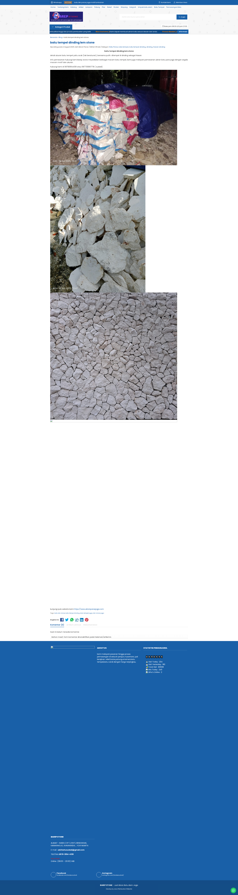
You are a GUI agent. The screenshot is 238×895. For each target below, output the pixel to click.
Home (53, 7)
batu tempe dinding (72, 613)
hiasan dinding (159, 47)
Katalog (74, 7)
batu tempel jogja (86, 613)
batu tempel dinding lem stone (72, 42)
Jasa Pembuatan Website (123, 889)
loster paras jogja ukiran (84, 2)
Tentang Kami (63, 7)
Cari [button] (182, 17)
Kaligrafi (133, 7)
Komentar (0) (57, 625)
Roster (116, 7)
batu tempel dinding (137, 47)
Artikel (81, 7)
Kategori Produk (62, 27)
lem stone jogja (98, 613)
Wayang (124, 7)
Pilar (103, 7)
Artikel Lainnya (73, 625)
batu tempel (124, 47)
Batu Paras (113, 47)
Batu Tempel (159, 7)
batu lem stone (59, 613)
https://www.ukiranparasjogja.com (89, 609)
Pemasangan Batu (173, 7)
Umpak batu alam (145, 7)
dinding (149, 47)
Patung (97, 7)
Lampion (88, 7)
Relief (109, 7)
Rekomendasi (90, 625)
